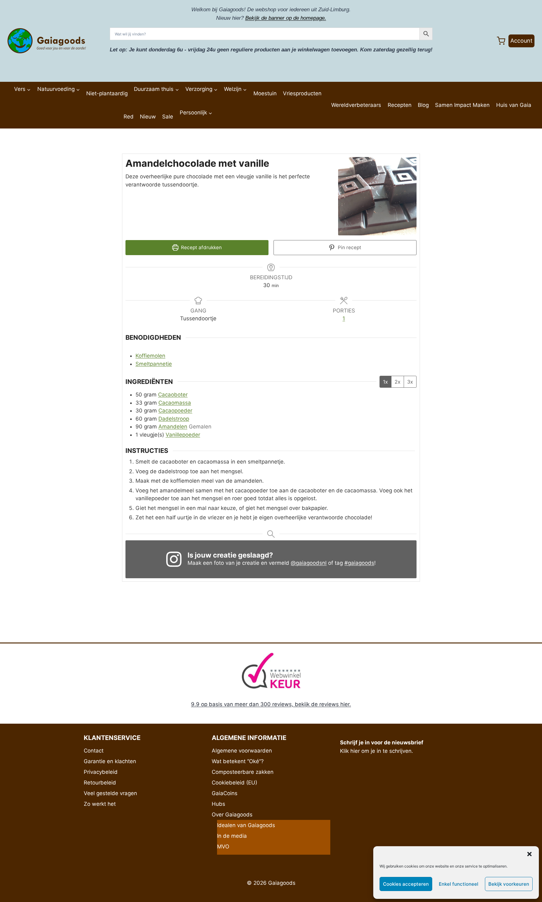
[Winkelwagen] (501, 41)
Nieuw (148, 116)
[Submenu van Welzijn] (223, 103)
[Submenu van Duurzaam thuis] (133, 103)
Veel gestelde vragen (110, 793)
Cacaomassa (174, 403)
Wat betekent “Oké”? (238, 761)
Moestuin (265, 93)
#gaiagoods (359, 563)
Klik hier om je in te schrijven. (376, 751)
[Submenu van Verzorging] (184, 103)
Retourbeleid (100, 782)
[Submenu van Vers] (13, 103)
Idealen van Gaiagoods (246, 825)
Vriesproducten (302, 93)
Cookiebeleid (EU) (234, 782)
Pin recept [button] (349, 247)
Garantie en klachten (110, 761)
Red (129, 116)
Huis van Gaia (513, 105)
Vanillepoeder (183, 435)
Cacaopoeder (175, 410)
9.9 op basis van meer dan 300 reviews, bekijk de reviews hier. (271, 704)
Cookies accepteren (406, 884)
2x (398, 382)
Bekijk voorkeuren (508, 884)
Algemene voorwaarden (242, 750)
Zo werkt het (100, 804)
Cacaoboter (173, 394)
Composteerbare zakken (243, 772)
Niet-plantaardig (107, 93)
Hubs (218, 804)
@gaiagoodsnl (309, 563)
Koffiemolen (150, 356)
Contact (94, 750)
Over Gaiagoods (232, 814)
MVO (223, 846)
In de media (232, 836)
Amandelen (172, 426)
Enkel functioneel (458, 884)
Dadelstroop (173, 419)
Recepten (400, 105)
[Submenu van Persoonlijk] (178, 126)
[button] (529, 854)
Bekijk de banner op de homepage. (285, 18)
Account (521, 40)
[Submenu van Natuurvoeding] (36, 103)
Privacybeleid (101, 772)
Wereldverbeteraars (356, 105)
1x (385, 382)
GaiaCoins (224, 793)
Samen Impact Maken (462, 105)
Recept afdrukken (201, 247)
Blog (423, 105)
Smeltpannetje (154, 364)
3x (410, 382)
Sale (167, 116)
